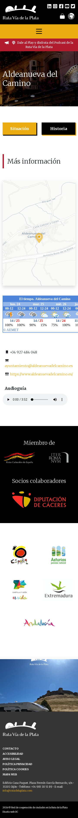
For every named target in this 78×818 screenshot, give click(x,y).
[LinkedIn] (49, 6)
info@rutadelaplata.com (17, 790)
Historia (58, 128)
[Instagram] (55, 6)
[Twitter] (73, 6)
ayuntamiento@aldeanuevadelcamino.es (39, 366)
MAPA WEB (10, 774)
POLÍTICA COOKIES (16, 769)
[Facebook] (61, 6)
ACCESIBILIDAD (13, 753)
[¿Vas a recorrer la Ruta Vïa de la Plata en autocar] (39, 698)
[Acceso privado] (62, 16)
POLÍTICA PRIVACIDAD (17, 764)
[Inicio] (21, 11)
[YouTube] (67, 6)
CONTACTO (11, 748)
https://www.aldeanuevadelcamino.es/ (41, 374)
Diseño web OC (10, 811)
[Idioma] (71, 17)
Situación (19, 128)
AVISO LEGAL (11, 759)
